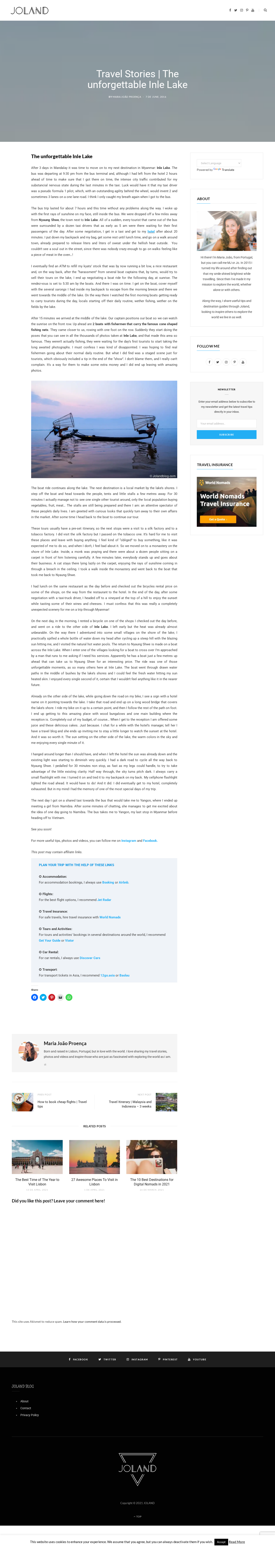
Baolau (124, 975)
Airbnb (123, 882)
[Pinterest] (16, 190)
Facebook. (150, 841)
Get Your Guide (49, 940)
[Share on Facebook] (16, 168)
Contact (25, 1408)
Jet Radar (104, 900)
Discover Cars (90, 958)
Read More (237, 1542)
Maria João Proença (127, 96)
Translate (228, 169)
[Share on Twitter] (16, 179)
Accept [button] (221, 1542)
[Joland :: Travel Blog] (29, 10)
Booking (108, 882)
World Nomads (110, 917)
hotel (151, 231)
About (24, 1401)
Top (139, 1516)
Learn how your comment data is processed (92, 1321)
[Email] (16, 201)
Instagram (128, 841)
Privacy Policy (29, 1415)
